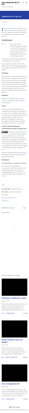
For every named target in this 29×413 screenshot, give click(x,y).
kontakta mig (23, 152)
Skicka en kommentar (11, 357)
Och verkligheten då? (11, 384)
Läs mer (25, 313)
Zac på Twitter (5, 200)
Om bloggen (11, 208)
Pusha (7, 194)
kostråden (10, 111)
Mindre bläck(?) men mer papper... (12, 341)
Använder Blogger (15, 407)
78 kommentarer (9, 399)
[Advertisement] (14, 260)
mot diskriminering (19, 76)
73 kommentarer (9, 313)
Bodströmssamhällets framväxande (18, 46)
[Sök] (23, 2)
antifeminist (7, 78)
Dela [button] (24, 208)
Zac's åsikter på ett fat (11, 3)
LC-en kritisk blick (19, 123)
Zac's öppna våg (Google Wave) (9, 197)
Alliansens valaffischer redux (14, 298)
